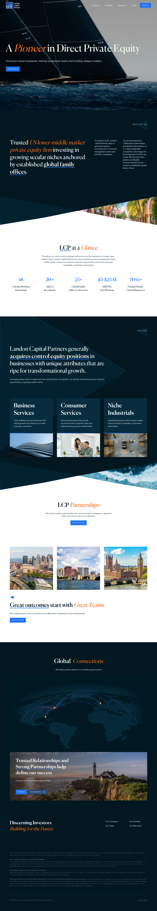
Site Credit (142, 900)
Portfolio (108, 5)
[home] (13, 5)
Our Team (109, 825)
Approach (122, 5)
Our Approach (135, 825)
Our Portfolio (135, 821)
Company (95, 5)
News (134, 5)
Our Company (111, 821)
